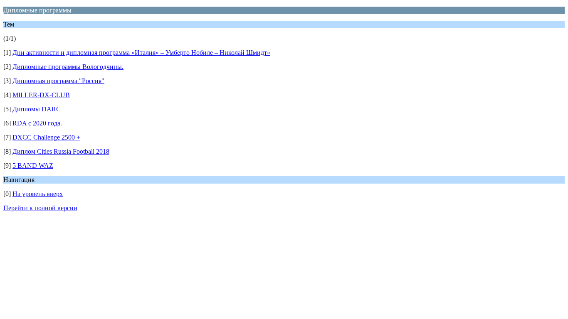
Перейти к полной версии (40, 207)
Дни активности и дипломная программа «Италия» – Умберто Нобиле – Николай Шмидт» (141, 52)
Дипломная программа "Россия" (58, 80)
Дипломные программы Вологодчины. (67, 66)
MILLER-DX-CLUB (41, 94)
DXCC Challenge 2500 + (46, 137)
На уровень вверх (37, 193)
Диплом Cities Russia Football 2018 (60, 151)
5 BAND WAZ (32, 165)
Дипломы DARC (36, 109)
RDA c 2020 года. (37, 123)
